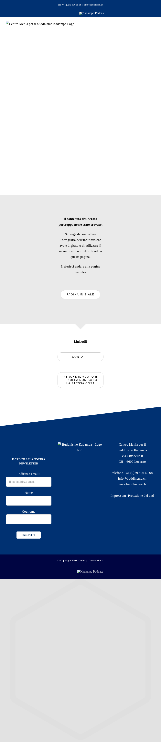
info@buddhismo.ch (93, 4)
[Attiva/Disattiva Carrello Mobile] (137, 29)
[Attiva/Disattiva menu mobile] (147, 29)
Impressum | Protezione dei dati (132, 495)
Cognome (28, 511)
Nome (29, 493)
